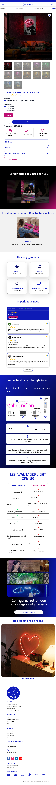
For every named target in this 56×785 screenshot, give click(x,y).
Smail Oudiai (16, 324)
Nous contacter (10, 721)
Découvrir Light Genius (12, 704)
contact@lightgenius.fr (12, 765)
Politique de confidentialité (13, 711)
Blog (8, 723)
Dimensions (8, 104)
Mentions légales (11, 708)
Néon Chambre (10, 735)
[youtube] (20, 758)
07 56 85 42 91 (10, 768)
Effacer (8, 115)
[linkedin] (16, 758)
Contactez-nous (12, 763)
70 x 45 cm (10, 107)
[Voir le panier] (52, 4)
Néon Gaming (10, 737)
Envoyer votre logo (11, 744)
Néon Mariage (10, 731)
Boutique (10, 729)
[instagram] (12, 758)
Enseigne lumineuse (11, 752)
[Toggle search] (48, 4)
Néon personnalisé (11, 746)
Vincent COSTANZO (18, 356)
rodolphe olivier (16, 337)
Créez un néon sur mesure (15, 741)
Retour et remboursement (13, 719)
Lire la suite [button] (11, 349)
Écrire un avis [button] (13, 317)
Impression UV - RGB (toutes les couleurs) (21, 101)
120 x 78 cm (11, 111)
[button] (49, 15)
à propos (9, 702)
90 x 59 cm (10, 109)
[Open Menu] (3, 4)
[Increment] (9, 122)
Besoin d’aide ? (11, 714)
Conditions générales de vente (14, 706)
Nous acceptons (12, 772)
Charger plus (28, 369)
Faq (8, 717)
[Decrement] (5, 122)
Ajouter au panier (30, 122)
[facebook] (8, 758)
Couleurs (7, 98)
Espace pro (10, 750)
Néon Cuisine (10, 733)
